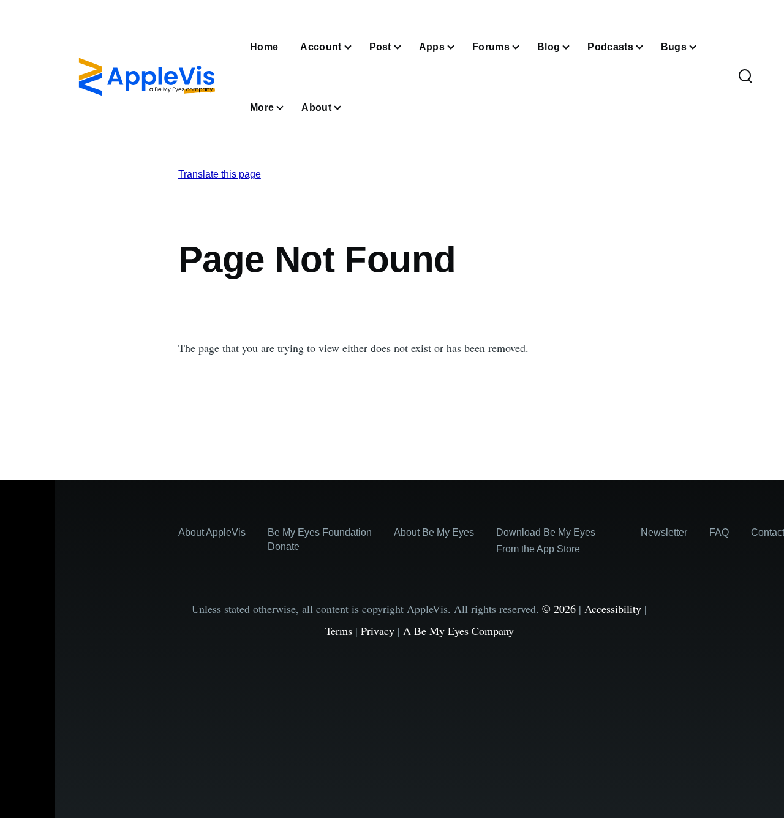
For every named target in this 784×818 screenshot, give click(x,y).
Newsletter (664, 532)
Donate (284, 546)
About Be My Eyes (434, 532)
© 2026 (559, 608)
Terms (338, 630)
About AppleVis (212, 532)
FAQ (719, 532)
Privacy (377, 630)
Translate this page (219, 174)
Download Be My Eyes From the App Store (545, 540)
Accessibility (612, 608)
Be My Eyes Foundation (320, 532)
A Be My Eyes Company (458, 630)
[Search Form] (745, 77)
